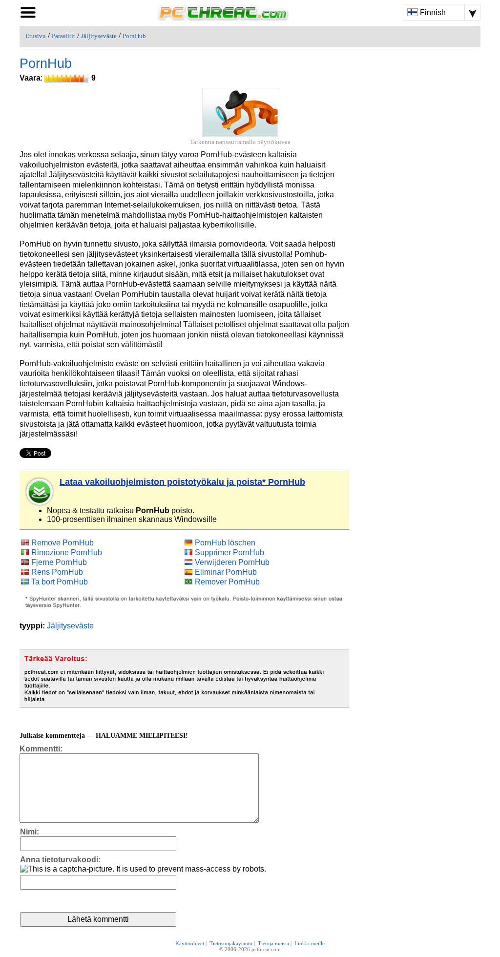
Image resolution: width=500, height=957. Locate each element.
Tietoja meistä (273, 943)
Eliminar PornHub (226, 572)
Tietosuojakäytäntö (230, 943)
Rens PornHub (57, 572)
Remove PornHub (62, 543)
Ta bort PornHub (59, 582)
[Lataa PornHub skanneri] (40, 491)
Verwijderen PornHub (232, 562)
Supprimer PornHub (229, 552)
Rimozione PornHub (66, 552)
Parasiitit (63, 36)
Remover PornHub (227, 582)
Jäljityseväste (99, 36)
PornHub (134, 36)
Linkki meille (309, 943)
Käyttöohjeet (189, 943)
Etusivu (35, 36)
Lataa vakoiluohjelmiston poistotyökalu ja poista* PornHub (182, 482)
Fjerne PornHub (59, 562)
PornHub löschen (225, 543)
